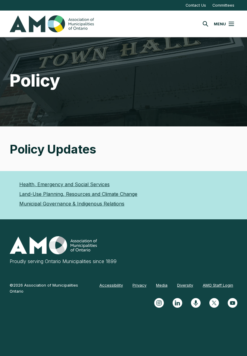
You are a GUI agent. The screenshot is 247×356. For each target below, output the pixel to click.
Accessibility (111, 285)
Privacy (139, 285)
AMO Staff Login (218, 285)
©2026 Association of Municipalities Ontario (44, 288)
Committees (223, 5)
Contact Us (196, 5)
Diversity (185, 285)
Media (161, 285)
